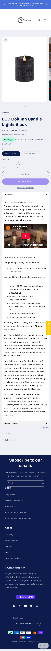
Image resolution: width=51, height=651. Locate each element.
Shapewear (10, 495)
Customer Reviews (13, 558)
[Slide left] (20, 106)
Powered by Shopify (31, 642)
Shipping (5, 134)
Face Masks (10, 507)
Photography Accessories (16, 512)
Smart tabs (45, 427)
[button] (5, 20)
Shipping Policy (11, 541)
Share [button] (7, 433)
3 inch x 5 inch (32, 154)
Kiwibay (21, 642)
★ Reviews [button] (49, 328)
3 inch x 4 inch (12, 154)
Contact (8, 547)
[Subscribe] (43, 483)
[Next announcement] (46, 4)
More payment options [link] (25, 187)
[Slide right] (31, 106)
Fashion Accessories (14, 501)
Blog (7, 552)
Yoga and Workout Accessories (19, 518)
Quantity (5, 159)
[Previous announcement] (4, 4)
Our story (9, 535)
